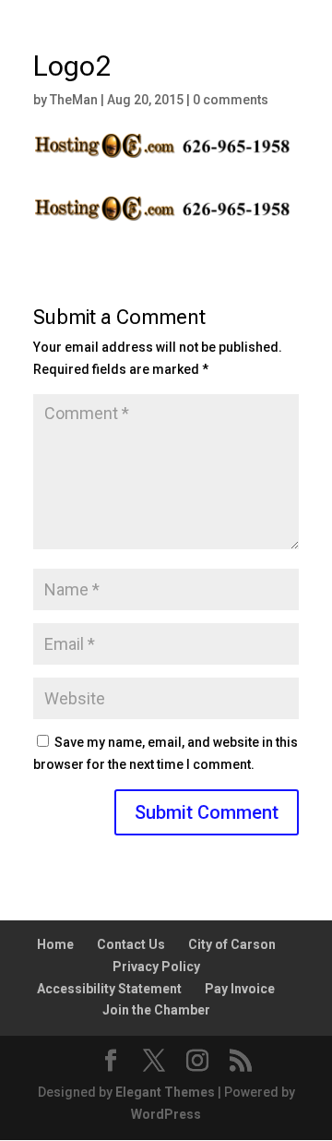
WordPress (166, 1114)
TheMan (74, 99)
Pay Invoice (240, 988)
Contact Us (131, 944)
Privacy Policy (156, 966)
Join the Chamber (156, 1010)
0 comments (230, 99)
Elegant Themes (165, 1092)
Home (55, 944)
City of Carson (232, 944)
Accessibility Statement (109, 988)
